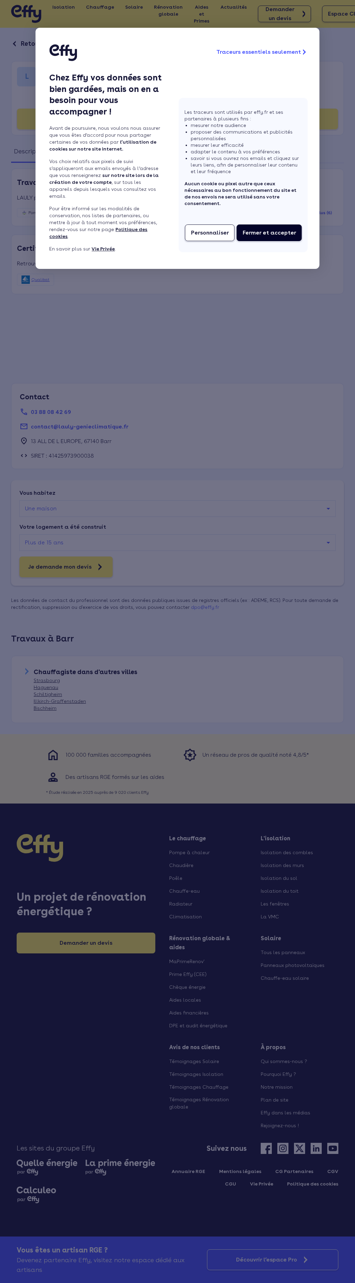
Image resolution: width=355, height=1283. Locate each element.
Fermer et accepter (269, 232)
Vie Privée (103, 249)
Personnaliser (210, 232)
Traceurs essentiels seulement (258, 52)
